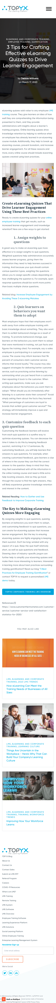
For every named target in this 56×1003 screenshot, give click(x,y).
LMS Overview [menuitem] (8, 914)
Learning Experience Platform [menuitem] (14, 923)
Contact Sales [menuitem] (8, 870)
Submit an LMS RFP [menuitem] (10, 874)
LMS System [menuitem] (7, 905)
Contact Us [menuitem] (7, 865)
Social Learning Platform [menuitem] (12, 931)
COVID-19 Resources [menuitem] (11, 887)
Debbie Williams (29, 78)
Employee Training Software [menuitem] (14, 918)
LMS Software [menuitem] (8, 909)
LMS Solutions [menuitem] (8, 927)
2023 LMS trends (28, 682)
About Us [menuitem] (6, 861)
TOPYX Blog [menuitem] (7, 856)
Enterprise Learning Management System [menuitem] (19, 940)
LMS (8, 679)
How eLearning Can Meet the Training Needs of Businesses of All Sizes (26, 689)
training (23, 814)
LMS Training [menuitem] (7, 896)
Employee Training (19, 42)
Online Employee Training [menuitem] (13, 936)
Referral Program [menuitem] (9, 878)
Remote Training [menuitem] (9, 900)
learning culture (29, 746)
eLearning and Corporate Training (27, 39)
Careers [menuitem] (5, 883)
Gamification (40, 42)
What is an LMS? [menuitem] (9, 892)
